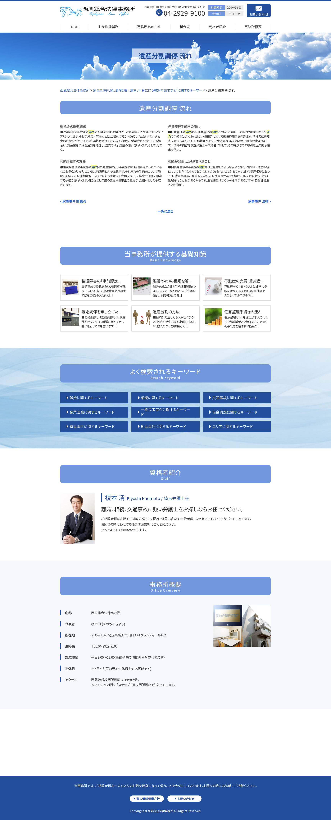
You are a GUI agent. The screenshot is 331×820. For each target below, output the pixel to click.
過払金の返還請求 (73, 126)
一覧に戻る (165, 211)
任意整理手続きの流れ (184, 126)
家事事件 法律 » (259, 201)
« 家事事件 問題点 (73, 201)
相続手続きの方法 (73, 161)
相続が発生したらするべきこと (189, 161)
